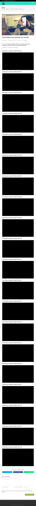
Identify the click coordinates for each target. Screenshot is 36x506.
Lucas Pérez (5, 40)
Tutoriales (19, 40)
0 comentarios (25, 40)
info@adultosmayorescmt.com (9, 0)
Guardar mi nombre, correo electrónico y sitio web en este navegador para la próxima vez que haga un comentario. (17, 491)
